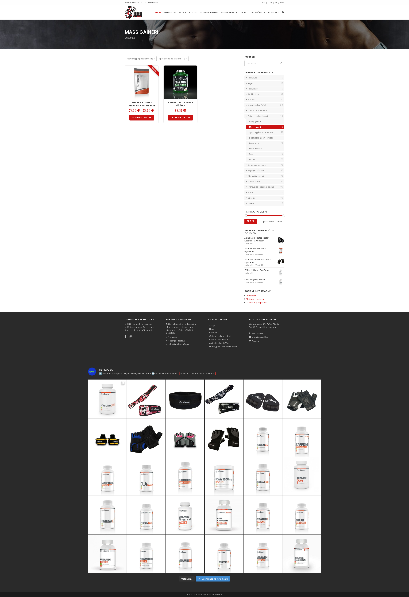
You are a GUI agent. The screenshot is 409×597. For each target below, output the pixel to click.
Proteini (251, 99)
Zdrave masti (254, 181)
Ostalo (252, 159)
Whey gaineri (255, 121)
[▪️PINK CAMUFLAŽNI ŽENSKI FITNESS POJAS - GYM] (146, 398)
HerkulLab (252, 77)
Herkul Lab (253, 88)
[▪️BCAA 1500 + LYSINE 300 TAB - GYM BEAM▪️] (223, 476)
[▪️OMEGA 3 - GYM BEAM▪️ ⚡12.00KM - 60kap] (107, 515)
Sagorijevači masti (256, 170)
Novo (182, 12)
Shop (158, 12)
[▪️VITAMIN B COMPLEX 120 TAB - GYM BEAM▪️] (262, 515)
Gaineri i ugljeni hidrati (258, 116)
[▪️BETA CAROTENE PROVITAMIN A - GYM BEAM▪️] (223, 515)
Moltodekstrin (255, 148)
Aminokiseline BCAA (257, 105)
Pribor (251, 192)
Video (244, 12)
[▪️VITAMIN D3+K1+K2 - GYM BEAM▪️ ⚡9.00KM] (107, 554)
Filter (250, 221)
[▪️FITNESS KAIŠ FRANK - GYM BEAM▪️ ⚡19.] (185, 398)
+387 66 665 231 (155, 2)
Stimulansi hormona (257, 165)
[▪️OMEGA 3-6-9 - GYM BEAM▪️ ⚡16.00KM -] (262, 476)
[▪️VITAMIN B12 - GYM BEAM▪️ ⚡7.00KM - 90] (185, 554)
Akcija (193, 12)
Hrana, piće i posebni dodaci (261, 187)
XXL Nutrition (253, 94)
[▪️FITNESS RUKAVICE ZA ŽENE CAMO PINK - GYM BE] (185, 437)
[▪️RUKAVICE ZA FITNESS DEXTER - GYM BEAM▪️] (146, 437)
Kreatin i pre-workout (257, 110)
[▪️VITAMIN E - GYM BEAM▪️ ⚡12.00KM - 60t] (223, 554)
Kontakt (273, 12)
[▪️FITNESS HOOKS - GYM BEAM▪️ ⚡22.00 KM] (107, 437)
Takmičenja (258, 12)
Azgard (251, 83)
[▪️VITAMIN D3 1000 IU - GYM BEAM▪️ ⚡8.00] (146, 554)
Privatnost (251, 295)
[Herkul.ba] (133, 12)
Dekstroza (254, 143)
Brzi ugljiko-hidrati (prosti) (261, 137)
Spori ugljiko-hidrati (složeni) (262, 132)
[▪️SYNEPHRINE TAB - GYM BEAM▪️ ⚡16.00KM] (107, 476)
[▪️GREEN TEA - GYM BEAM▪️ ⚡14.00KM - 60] (262, 437)
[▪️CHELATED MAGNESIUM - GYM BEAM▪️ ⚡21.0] (301, 554)
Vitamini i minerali (256, 176)
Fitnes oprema (209, 12)
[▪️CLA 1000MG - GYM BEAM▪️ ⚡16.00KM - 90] (146, 476)
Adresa (255, 341)
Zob (251, 154)
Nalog (264, 2)
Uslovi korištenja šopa (256, 302)
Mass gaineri (255, 127)
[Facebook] (271, 3)
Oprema (251, 198)
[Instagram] (132, 337)
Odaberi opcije (141, 117)
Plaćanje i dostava (255, 299)
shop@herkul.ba (134, 2)
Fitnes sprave (229, 12)
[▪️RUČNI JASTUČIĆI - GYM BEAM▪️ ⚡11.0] (262, 398)
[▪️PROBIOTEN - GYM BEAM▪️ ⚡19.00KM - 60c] (146, 515)
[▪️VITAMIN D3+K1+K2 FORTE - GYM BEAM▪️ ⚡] (185, 515)
